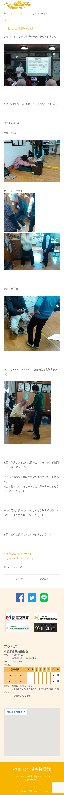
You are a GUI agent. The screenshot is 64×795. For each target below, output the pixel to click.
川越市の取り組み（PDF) (17, 553)
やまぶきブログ (14, 567)
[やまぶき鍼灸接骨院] (17, 5)
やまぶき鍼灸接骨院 (32, 769)
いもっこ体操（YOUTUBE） (19, 558)
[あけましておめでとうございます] (18, 579)
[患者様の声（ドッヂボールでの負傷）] (46, 579)
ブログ (13, 13)
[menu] (59, 5)
